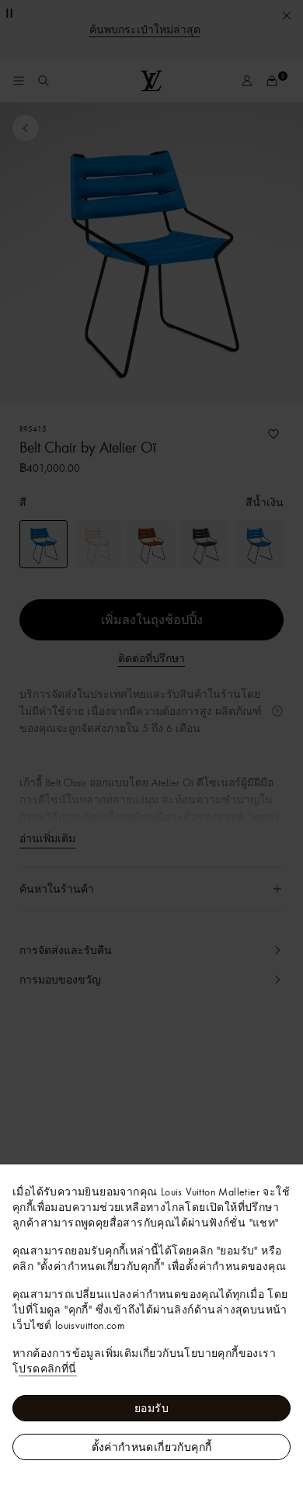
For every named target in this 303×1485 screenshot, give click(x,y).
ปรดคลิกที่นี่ (47, 1369)
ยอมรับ (151, 1408)
